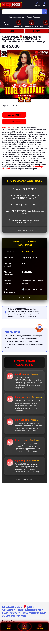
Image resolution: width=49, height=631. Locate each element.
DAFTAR (36, 31)
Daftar (24, 628)
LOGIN (12, 31)
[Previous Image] (2, 75)
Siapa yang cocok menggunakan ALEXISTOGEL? (24, 221)
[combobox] (22, 11)
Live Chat (40, 628)
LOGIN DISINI (14, 121)
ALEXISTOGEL (8, 128)
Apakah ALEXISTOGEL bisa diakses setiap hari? (24, 212)
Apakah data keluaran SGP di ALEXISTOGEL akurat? (24, 196)
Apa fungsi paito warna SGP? (24, 204)
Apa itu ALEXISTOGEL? (24, 189)
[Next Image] (47, 75)
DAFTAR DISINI (14, 115)
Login (9, 628)
